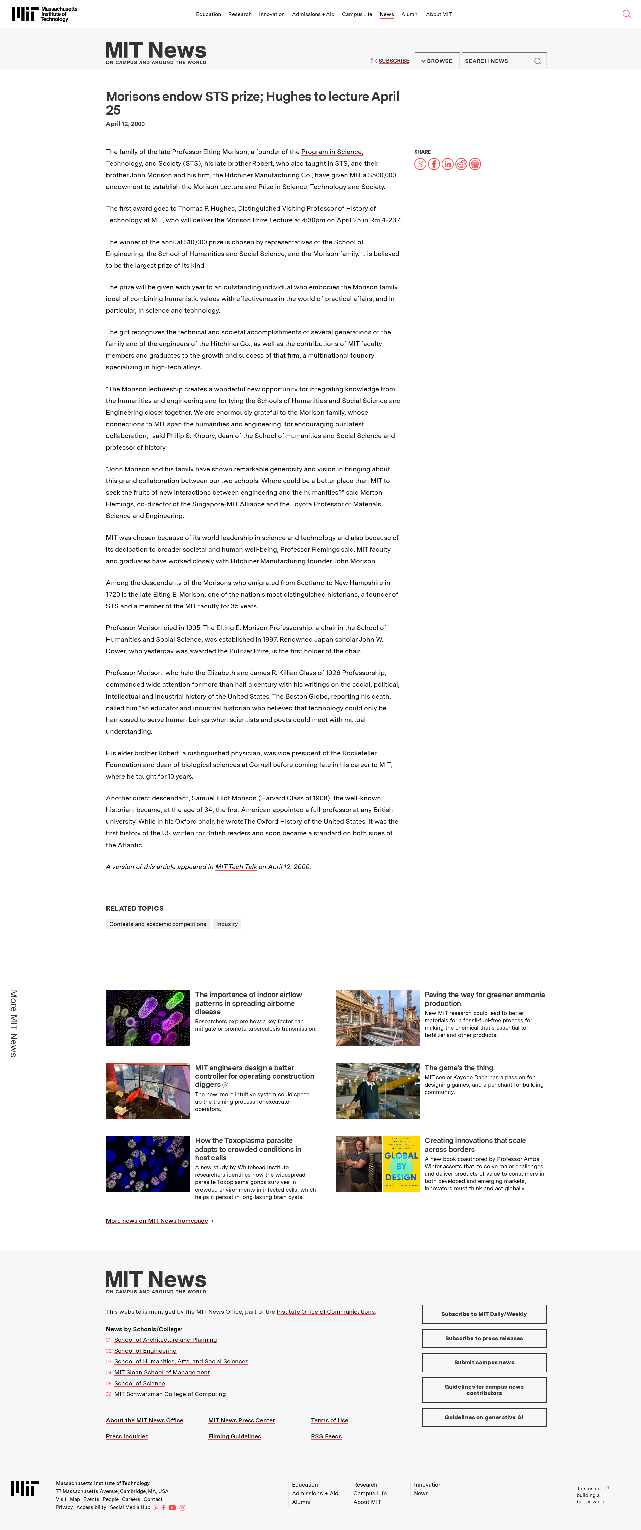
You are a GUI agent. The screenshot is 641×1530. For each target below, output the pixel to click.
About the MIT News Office (144, 1420)
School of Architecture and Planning (165, 1339)
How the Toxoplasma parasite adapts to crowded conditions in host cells (248, 1149)
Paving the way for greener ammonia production (485, 998)
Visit (61, 1499)
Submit (538, 61)
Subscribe (394, 61)
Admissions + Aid (313, 14)
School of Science (139, 1383)
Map (75, 1499)
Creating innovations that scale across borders (475, 1144)
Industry (227, 924)
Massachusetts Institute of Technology (103, 1483)
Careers (131, 1499)
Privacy (64, 1507)
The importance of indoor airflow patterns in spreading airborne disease (248, 1003)
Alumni (410, 14)
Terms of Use (329, 1420)
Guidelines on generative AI (484, 1417)
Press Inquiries (127, 1436)
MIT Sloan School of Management (162, 1372)
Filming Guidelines (234, 1436)
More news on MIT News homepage (157, 1220)
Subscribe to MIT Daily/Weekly (484, 1314)
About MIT (439, 14)
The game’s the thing (459, 1067)
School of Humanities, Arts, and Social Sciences (181, 1361)
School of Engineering (145, 1350)
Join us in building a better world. (592, 1495)
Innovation (272, 14)
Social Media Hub (130, 1507)
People (111, 1499)
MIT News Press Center (241, 1420)
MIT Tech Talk (236, 867)
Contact (153, 1499)
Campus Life (357, 14)
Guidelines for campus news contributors (484, 1390)
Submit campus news (484, 1362)
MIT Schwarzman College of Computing (170, 1393)
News (387, 14)
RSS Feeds (326, 1436)
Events (91, 1499)
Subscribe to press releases (484, 1338)
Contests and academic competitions (157, 924)
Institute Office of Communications (326, 1311)
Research (240, 14)
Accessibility (91, 1507)
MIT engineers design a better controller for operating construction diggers (254, 1076)
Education (208, 14)
